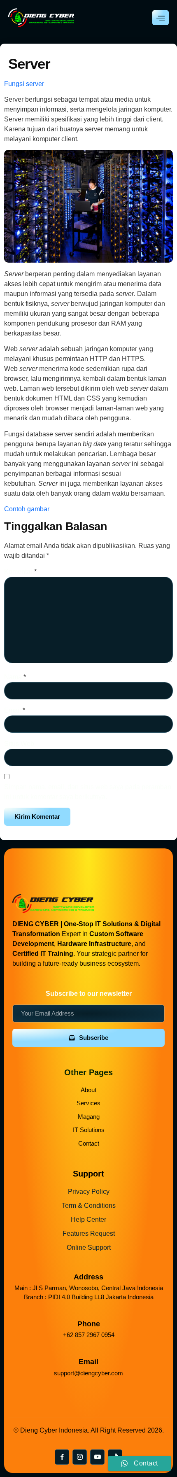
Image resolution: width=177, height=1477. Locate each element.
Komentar (20, 571)
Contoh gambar (26, 509)
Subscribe (93, 1037)
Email (14, 710)
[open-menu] (160, 17)
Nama (15, 676)
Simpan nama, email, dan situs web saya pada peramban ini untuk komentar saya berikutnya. (87, 791)
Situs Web (19, 743)
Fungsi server (24, 83)
